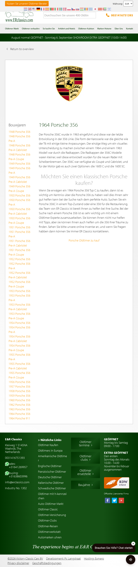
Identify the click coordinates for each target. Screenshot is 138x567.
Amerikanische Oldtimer (52, 458)
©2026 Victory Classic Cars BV (25, 558)
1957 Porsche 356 (19, 386)
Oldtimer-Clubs (47, 520)
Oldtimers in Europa (50, 450)
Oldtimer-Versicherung (52, 515)
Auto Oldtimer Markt (50, 504)
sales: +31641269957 (18, 465)
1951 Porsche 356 (19, 227)
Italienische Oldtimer (51, 483)
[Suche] (93, 15)
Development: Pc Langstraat (63, 558)
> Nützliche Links (49, 440)
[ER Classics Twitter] (114, 501)
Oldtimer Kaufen (48, 445)
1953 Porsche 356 (19, 291)
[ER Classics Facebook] (107, 501)
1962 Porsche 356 (19, 405)
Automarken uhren (50, 537)
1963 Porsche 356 (19, 409)
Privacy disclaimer (18, 563)
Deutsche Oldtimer (50, 477)
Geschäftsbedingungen (46, 563)
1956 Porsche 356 (19, 382)
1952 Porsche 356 (19, 259)
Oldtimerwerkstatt (49, 532)
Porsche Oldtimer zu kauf (84, 240)
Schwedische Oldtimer (52, 488)
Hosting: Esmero (94, 558)
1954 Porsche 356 (19, 323)
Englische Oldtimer (49, 466)
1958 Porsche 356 (19, 391)
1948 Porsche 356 (19, 132)
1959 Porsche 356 (19, 395)
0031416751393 (122, 15)
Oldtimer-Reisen (48, 526)
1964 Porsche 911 (19, 418)
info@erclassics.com (17, 482)
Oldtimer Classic (48, 509)
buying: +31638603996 (18, 474)
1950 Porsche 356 (19, 195)
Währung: (118, 3)
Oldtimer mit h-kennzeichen (52, 496)
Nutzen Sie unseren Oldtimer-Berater (27, 3)
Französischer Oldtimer (52, 471)
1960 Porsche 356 (19, 400)
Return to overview (22, 49)
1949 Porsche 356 (19, 163)
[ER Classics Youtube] (121, 501)
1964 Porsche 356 (19, 414)
